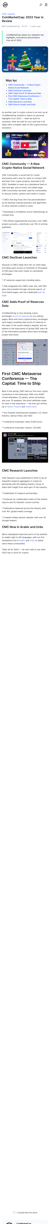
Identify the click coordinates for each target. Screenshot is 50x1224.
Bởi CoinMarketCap (11, 26)
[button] (46, 5)
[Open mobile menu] (46, 5)
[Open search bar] (40, 4)
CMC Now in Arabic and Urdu (22, 104)
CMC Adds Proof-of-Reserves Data (24, 93)
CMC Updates (8, 14)
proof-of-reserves (21, 316)
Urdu (32, 540)
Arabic (22, 540)
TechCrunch (31, 406)
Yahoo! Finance (14, 406)
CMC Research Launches (20, 102)
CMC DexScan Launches (19, 90)
